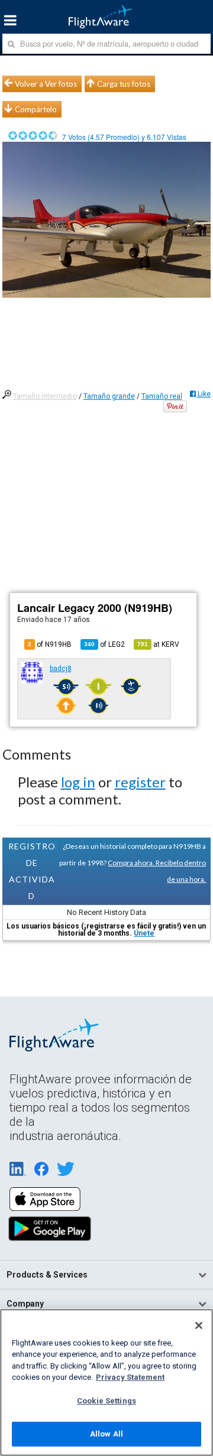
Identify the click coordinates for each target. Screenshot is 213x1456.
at (158, 644)
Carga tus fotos (123, 84)
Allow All (106, 1433)
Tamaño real (161, 396)
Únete (144, 933)
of (104, 644)
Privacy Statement (130, 1377)
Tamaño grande (109, 396)
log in (78, 781)
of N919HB (50, 644)
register (140, 781)
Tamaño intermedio (45, 396)
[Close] (199, 1325)
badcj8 (61, 669)
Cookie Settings (106, 1400)
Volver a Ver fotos (46, 84)
